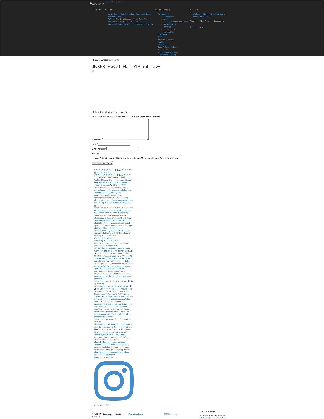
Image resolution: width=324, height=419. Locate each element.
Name (95, 144)
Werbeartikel (168, 32)
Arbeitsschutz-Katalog (167, 54)
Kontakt (193, 27)
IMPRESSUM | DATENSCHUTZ (212, 417)
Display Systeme (170, 24)
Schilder (166, 19)
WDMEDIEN (221, 415)
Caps (160, 37)
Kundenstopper (169, 29)
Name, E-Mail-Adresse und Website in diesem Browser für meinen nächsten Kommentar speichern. (136, 158)
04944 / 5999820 (171, 414)
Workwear (194, 9)
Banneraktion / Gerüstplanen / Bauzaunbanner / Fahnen (130, 24)
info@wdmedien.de (135, 414)
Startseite (97, 9)
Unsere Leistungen (162, 9)
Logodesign (219, 21)
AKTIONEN (109, 9)
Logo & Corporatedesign (168, 47)
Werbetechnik (163, 14)
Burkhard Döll (114, 60)
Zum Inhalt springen (114, 1)
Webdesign (162, 34)
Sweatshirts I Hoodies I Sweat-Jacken (123, 21)
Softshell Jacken (114, 16)
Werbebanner (168, 16)
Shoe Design (205, 21)
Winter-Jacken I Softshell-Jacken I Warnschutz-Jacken (129, 14)
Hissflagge (167, 26)
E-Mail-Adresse (99, 148)
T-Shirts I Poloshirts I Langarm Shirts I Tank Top (127, 19)
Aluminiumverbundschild (178, 21)
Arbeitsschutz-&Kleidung (168, 52)
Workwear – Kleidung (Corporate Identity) (209, 14)
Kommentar (97, 139)
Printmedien (163, 49)
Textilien (161, 42)
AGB (201, 27)
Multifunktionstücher (166, 39)
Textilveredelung (164, 44)
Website (95, 153)
